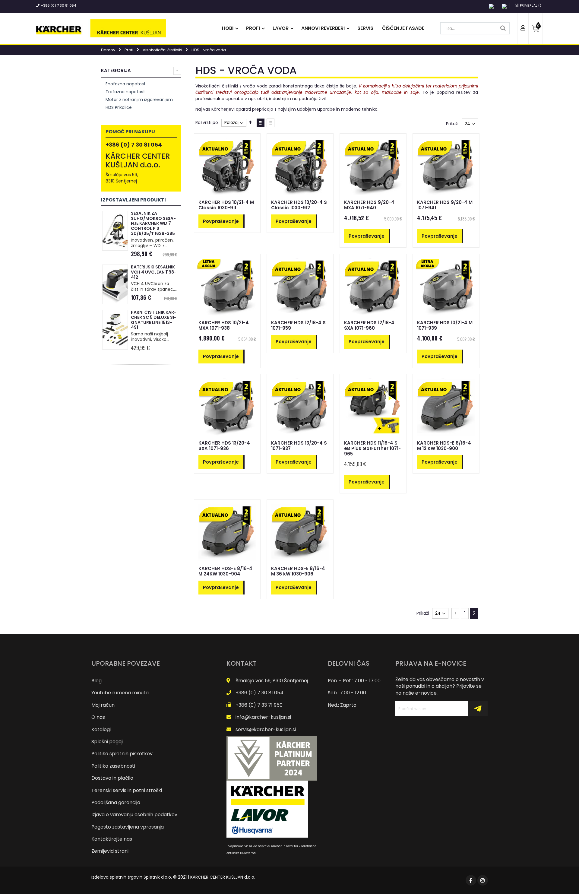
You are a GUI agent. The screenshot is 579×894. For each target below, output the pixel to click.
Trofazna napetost (125, 92)
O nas (98, 717)
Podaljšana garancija (115, 802)
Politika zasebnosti (113, 765)
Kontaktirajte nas (111, 838)
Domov (108, 50)
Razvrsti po (206, 122)
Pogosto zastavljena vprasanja (127, 826)
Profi (129, 50)
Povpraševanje (221, 221)
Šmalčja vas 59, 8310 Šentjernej (272, 680)
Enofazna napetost (126, 84)
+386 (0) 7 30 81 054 (58, 5)
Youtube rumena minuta (120, 692)
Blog (96, 680)
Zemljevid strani (109, 851)
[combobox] (475, 28)
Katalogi (101, 729)
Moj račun (103, 705)
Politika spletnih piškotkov (122, 753)
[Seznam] (270, 123)
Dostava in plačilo (112, 778)
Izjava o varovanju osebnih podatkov (134, 814)
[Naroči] (478, 708)
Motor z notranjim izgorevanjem (139, 100)
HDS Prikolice (119, 107)
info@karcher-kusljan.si (263, 717)
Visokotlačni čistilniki (162, 50)
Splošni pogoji (107, 741)
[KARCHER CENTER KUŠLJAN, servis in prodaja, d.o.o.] (101, 28)
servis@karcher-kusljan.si (266, 729)
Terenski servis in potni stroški (126, 790)
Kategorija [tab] (116, 70)
